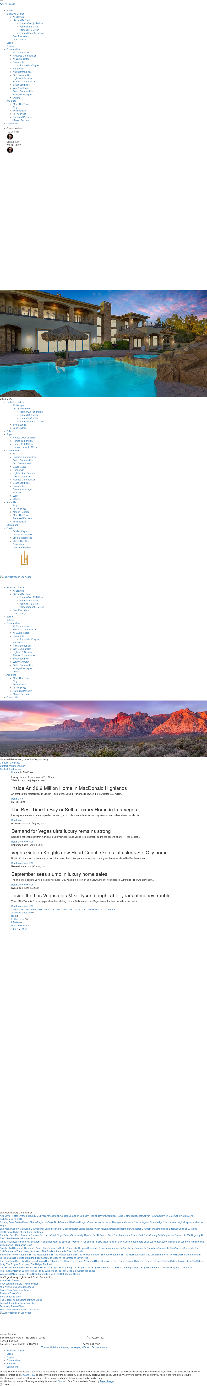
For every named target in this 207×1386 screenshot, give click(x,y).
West (15, 495)
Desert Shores (29, 1222)
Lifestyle (15, 922)
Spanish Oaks (25, 1244)
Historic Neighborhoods (36, 1273)
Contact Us (12, 123)
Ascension (54, 1215)
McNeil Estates (103, 1228)
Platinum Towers (8, 1293)
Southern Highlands (170, 1241)
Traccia (8, 1270)
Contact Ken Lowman (11, 769)
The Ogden (5, 1299)
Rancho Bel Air (91, 1235)
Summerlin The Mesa (32, 1254)
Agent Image (107, 1381)
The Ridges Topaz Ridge (134, 1267)
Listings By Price (21, 20)
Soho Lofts (5, 1296)
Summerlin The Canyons (170, 1248)
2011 (81, 909)
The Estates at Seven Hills (74, 1257)
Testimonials (19, 110)
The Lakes (20, 1261)
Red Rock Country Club (151, 1235)
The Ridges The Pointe (109, 1267)
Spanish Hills (11, 1244)
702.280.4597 (97, 1337)
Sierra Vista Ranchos (107, 1241)
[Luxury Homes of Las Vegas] (103, 568)
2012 (76, 909)
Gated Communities (23, 91)
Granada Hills (66, 1222)
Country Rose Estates (11, 1222)
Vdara (21, 1306)
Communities (13, 49)
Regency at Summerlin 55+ (177, 1235)
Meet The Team (21, 104)
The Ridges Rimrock (10, 1267)
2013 (70, 909)
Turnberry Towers (9, 1306)
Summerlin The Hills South (69, 1251)
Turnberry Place (28, 1303)
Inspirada (189, 1222)
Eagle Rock (53, 1222)
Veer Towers (6, 1309)
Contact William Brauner (12, 765)
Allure (3, 1280)
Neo (176, 1228)
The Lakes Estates (35, 1261)
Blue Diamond (126, 1215)
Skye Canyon (124, 1241)
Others (16, 97)
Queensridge (77, 1235)
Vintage (17, 492)
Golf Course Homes (70, 1273)
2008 (96, 909)
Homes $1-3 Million (29, 29)
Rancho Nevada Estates (126, 1235)
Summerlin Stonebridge (123, 1248)
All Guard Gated (21, 58)
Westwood (5, 1273)
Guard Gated (19, 466)
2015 (60, 909)
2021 (29, 909)
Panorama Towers (22, 1290)
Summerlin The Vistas (145, 1254)
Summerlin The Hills (10, 1254)
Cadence (137, 1215)
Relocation (18, 544)
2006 (107, 909)
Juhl (37, 1283)
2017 (50, 909)
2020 (34, 909)
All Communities (21, 52)
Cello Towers (12, 1280)
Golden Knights (21, 531)
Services (10, 528)
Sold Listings (19, 424)
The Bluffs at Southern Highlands (30, 1257)
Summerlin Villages (29, 65)
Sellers (9, 42)
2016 (55, 909)
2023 (19, 909)
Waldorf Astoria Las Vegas (26, 1309)
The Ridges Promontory (18, 1264)
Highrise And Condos (24, 473)
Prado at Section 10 (41, 1235)
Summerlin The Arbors (146, 1248)
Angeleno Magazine (21, 912)
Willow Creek (17, 1273)
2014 (65, 909)
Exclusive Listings (15, 13)
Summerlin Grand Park (36, 1248)
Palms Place (6, 1290)
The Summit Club (156, 1267)
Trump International (10, 1303)
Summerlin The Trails (123, 1254)
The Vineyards (172, 1267)
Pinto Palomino (23, 1235)
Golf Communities (22, 75)
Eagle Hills (42, 1222)
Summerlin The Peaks (77, 1254)
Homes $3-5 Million (29, 26)
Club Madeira (54, 1257)
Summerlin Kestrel (57, 1248)
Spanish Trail (6, 1248)
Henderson (18, 68)
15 (23, 928)
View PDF (28, 841)
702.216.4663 (102, 1347)
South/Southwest (21, 84)
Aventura (104, 1215)
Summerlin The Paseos (54, 1254)
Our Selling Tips (21, 541)
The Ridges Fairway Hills (153, 1261)
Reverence (16, 1238)
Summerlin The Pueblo (101, 1254)
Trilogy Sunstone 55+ (48, 1270)
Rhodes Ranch (29, 1238)
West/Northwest (21, 88)
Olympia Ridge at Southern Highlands (23, 1231)
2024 (13, 909)
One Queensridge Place (21, 1286)
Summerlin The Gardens (42, 1251)
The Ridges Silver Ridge (33, 1267)
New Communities (22, 71)
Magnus (67, 1228)
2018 (45, 909)
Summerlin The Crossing (17, 1251)
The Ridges (65, 1261)
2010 (86, 909)
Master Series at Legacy (83, 1228)
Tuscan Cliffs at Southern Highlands (77, 1270)
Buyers (10, 45)
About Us (11, 100)
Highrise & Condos (22, 78)
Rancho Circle (106, 1235)
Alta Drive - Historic (10, 1215)
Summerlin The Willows (169, 1254)
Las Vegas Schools (22, 534)
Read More (17, 798)
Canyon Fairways (151, 1215)
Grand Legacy (80, 1222)
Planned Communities (24, 81)
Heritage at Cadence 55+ (125, 1222)
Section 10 (68, 1241)
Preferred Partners (22, 117)
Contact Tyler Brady (10, 762)
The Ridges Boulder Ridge (126, 1261)
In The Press (19, 113)
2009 (91, 909)
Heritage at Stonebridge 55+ (152, 1222)
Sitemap (62, 1381)
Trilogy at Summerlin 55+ (24, 1270)
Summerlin (18, 62)
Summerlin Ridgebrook (99, 1248)
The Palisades (52, 1261)
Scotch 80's (57, 1241)
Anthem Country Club (31, 1215)
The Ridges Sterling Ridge (59, 1267)
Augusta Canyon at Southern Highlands (80, 1215)
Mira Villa (4, 1286)
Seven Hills (79, 1241)
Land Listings (20, 39)
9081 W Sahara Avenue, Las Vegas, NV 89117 (67, 1347)
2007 (101, 909)
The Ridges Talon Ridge (85, 1267)
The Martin (16, 1296)
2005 (112, 909)
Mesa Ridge (117, 1228)
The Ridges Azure (104, 1261)
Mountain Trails (149, 1228)
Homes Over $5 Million (31, 23)
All (14, 453)
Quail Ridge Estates (61, 1235)
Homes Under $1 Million (31, 33)
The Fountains (7, 1261)
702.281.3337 (92, 1344)
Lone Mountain (32, 1228)
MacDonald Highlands (51, 1228)
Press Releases (19, 925)
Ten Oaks (9, 1257)
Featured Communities (24, 55)
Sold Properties (21, 36)
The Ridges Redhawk (42, 1264)
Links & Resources (22, 537)
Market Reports (21, 120)
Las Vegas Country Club (12, 1228)
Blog (15, 107)
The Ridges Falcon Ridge (179, 1261)
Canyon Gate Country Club (174, 1215)
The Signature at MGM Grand (26, 1299)
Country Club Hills (14, 1219)
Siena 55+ (90, 1241)
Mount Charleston (132, 1228)
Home (9, 10)
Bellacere (114, 1215)
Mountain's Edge (165, 1228)
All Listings (18, 16)
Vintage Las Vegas (22, 94)
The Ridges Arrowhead (83, 1261)
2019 (39, 909)
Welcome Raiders (22, 547)
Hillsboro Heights (175, 1222)
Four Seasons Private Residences (17, 1283)
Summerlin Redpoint (76, 1248)
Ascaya (45, 1215)
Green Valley (94, 1222)
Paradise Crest (7, 1235)
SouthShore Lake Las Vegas (145, 1241)
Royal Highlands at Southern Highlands (31, 1241)
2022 (24, 909)
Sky (19, 1293)
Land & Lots (54, 1273)
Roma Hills (5, 1241)
